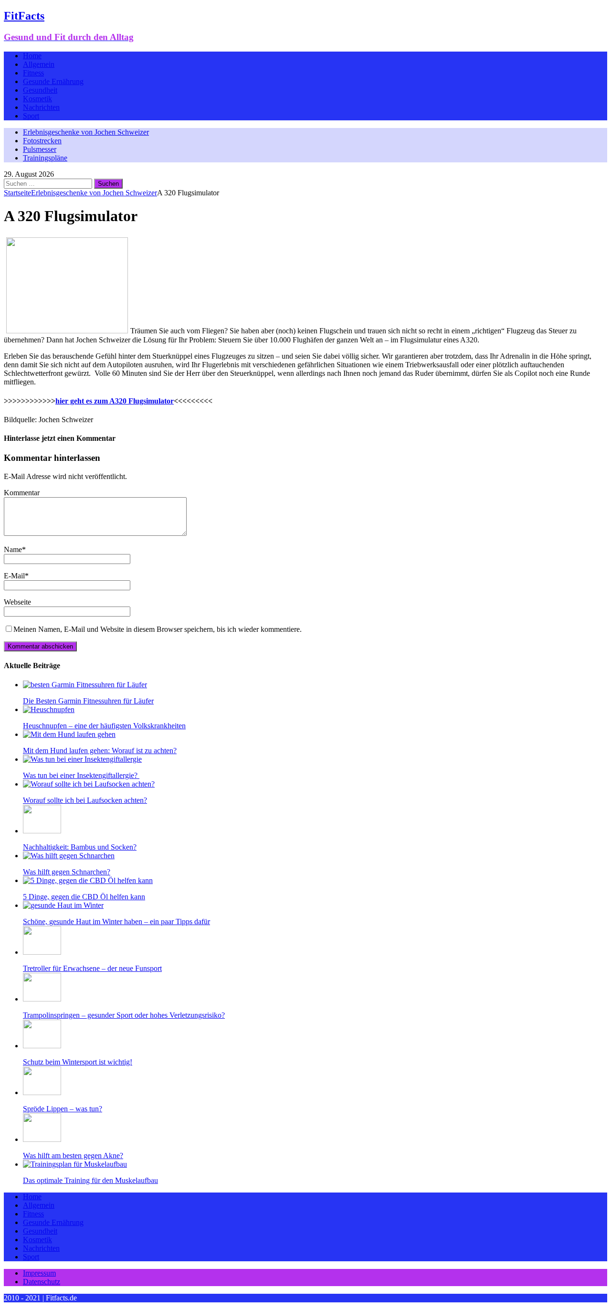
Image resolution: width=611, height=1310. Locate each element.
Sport (31, 116)
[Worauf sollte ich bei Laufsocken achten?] (89, 784)
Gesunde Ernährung (53, 81)
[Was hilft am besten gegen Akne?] (42, 1139)
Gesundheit (40, 90)
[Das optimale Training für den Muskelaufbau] (75, 1164)
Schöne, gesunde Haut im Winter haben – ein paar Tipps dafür (116, 921)
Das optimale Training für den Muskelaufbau (90, 1180)
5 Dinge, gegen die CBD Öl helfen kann (84, 897)
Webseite (17, 602)
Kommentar (22, 493)
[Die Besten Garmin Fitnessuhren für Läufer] (85, 685)
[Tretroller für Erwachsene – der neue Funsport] (42, 952)
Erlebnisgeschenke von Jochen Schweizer (86, 132)
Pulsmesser (39, 149)
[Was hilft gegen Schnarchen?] (69, 856)
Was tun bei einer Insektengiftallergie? (81, 775)
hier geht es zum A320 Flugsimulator (114, 401)
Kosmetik (37, 99)
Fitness (33, 73)
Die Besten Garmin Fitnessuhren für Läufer (88, 701)
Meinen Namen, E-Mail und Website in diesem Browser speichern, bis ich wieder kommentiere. (157, 629)
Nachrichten (41, 107)
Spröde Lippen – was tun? (62, 1109)
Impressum (39, 1273)
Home (32, 56)
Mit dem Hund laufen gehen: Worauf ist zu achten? (100, 750)
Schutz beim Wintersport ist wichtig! (77, 1062)
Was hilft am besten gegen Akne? (73, 1155)
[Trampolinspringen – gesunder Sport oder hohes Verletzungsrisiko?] (42, 999)
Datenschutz (41, 1282)
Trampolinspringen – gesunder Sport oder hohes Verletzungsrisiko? (124, 1015)
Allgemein (38, 64)
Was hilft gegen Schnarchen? (66, 872)
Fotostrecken (42, 141)
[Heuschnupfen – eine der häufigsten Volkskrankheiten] (48, 709)
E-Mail (14, 576)
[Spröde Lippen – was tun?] (42, 1092)
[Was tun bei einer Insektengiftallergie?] (82, 759)
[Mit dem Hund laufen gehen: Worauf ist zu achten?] (69, 734)
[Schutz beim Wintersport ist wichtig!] (42, 1046)
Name (13, 549)
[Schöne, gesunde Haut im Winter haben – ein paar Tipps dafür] (63, 905)
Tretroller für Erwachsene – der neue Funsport (92, 968)
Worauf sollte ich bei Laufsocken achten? (85, 800)
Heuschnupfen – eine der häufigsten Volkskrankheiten (104, 726)
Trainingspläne (45, 158)
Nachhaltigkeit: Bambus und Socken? (80, 847)
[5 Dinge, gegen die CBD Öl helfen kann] (88, 880)
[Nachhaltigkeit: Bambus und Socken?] (42, 831)
